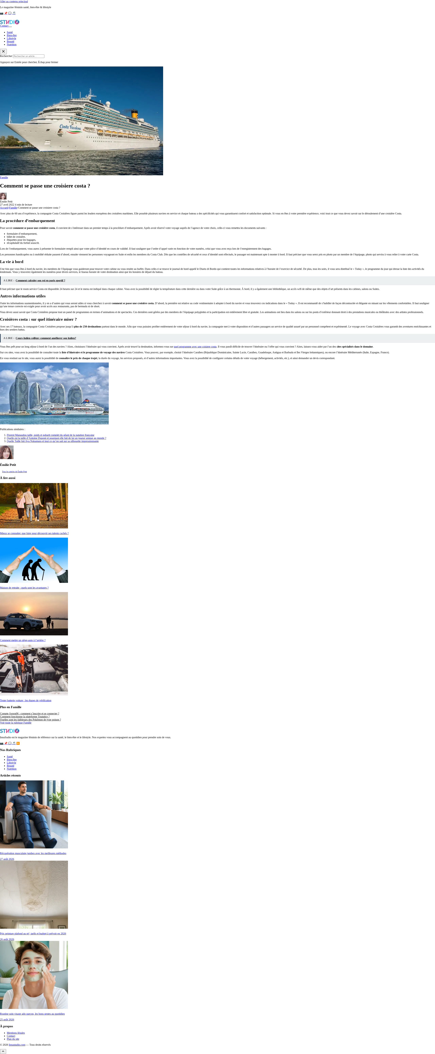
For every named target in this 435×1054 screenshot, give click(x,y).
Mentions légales (16, 1032)
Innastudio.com (17, 1044)
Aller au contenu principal (14, 1)
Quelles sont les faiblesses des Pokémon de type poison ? (30, 719)
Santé (10, 32)
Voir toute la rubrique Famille (15, 722)
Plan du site (13, 1039)
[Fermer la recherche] (3, 51)
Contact (4, 25)
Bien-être (12, 35)
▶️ (18, 743)
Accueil (4, 207)
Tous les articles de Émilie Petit (14, 471)
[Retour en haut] (3, 1051)
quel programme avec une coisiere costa (195, 346)
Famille (4, 177)
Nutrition (11, 44)
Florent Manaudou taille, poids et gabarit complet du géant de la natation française (50, 435)
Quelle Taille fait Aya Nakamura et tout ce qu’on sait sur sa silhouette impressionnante (53, 441)
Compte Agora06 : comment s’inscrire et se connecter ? (29, 713)
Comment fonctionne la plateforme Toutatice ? (25, 716)
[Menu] (10, 26)
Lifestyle (11, 38)
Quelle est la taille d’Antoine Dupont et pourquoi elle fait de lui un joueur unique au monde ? (56, 438)
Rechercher (6, 56)
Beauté (10, 41)
